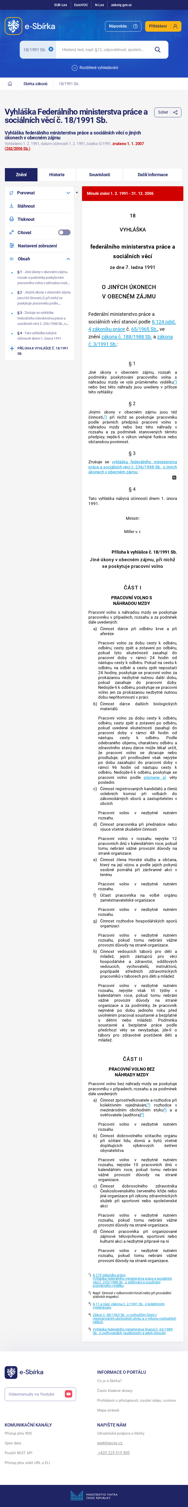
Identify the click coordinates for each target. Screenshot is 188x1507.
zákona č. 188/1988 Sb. (126, 337)
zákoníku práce (108, 329)
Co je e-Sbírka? (109, 1381)
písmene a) (155, 777)
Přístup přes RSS (18, 1433)
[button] (21, 174)
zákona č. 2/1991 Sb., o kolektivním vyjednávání (129, 1306)
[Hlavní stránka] (9, 84)
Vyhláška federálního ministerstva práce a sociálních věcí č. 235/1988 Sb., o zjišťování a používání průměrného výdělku (132, 1282)
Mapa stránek (108, 1410)
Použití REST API (18, 1453)
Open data (13, 1443)
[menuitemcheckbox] (39, 232)
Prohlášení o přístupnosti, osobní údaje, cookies (136, 1400)
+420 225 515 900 (113, 1453)
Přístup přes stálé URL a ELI (27, 1463)
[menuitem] (123, 26)
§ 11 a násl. (101, 1304)
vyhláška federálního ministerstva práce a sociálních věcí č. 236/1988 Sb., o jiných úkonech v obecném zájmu (132, 466)
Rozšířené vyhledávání (99, 67)
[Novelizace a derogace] (174, 478)
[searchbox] (103, 50)
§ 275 (97, 1275)
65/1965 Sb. (144, 329)
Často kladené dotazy (114, 1390)
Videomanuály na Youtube (31, 1394)
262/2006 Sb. (17, 148)
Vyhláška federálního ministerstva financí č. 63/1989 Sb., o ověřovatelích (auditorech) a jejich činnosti (133, 1331)
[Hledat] (159, 50)
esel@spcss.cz (110, 1443)
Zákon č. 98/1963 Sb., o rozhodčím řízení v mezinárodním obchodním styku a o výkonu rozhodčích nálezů (134, 1318)
